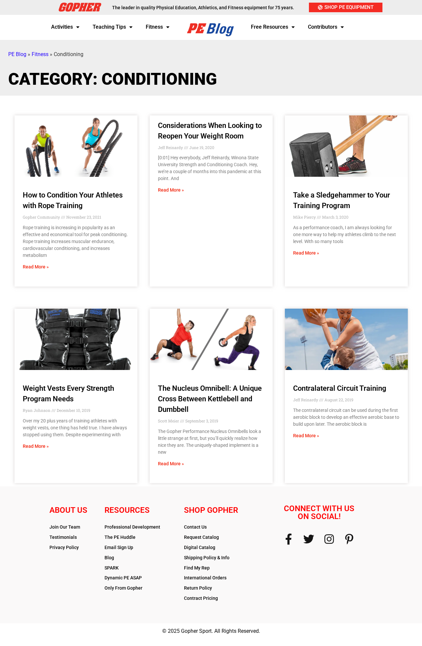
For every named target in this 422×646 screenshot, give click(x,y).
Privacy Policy (64, 547)
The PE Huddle (120, 537)
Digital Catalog (199, 547)
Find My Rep (197, 567)
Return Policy (198, 588)
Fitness (154, 27)
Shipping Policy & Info (206, 557)
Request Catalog (201, 537)
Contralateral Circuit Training (339, 388)
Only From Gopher (123, 588)
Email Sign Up (119, 547)
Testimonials (63, 537)
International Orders (205, 577)
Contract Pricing (201, 598)
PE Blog (17, 54)
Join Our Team (64, 527)
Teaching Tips (109, 27)
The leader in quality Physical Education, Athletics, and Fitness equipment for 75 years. (203, 7)
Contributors (322, 27)
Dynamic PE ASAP (123, 577)
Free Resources (269, 27)
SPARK (112, 567)
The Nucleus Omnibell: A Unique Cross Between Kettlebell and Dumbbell (210, 399)
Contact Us (195, 527)
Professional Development (132, 527)
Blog (109, 557)
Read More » (36, 266)
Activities (62, 27)
